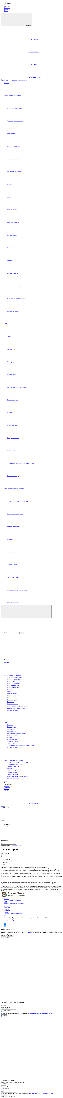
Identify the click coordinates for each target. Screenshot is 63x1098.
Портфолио (7, 8)
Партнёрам (8, 784)
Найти (21, 632)
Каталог (6, 2)
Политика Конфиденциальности (13, 913)
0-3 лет (6, 823)
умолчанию (6, 862)
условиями (29, 932)
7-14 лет (6, 826)
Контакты (6, 9)
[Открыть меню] (26, 611)
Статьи (6, 11)
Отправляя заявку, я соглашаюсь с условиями (28, 1013)
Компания (7, 907)
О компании (8, 783)
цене (4, 864)
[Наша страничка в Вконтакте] (5, 924)
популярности (7, 866)
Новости (6, 6)
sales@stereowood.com (10, 921)
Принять (3, 935)
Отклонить (9, 935)
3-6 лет (6, 824)
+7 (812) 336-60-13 (9, 919)
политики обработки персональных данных (40, 1013)
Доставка (6, 906)
